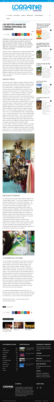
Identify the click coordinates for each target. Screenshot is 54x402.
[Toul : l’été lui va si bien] (22, 354)
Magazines (39, 358)
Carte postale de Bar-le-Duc (43, 64)
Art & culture (16, 15)
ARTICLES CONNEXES (8, 319)
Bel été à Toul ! (16, 329)
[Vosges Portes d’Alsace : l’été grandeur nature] (22, 349)
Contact (8, 18)
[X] (16, 34)
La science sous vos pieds (42, 98)
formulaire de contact (22, 395)
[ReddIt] (28, 34)
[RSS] (50, 1)
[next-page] (5, 334)
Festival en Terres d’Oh (30, 358)
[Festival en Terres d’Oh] (22, 360)
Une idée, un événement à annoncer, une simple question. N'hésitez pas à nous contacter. (43, 375)
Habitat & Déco (30, 15)
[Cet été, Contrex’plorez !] (22, 365)
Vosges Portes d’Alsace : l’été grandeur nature (30, 348)
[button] (49, 15)
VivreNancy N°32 (10, 306)
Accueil (4, 22)
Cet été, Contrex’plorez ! (30, 364)
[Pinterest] (19, 34)
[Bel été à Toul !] (18, 325)
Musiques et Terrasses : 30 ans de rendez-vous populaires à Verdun (43, 26)
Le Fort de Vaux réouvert (41, 82)
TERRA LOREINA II (28, 329)
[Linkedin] (25, 34)
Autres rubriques (38, 15)
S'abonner (39, 353)
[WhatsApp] (22, 34)
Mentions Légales (38, 400)
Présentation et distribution (43, 344)
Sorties (23, 15)
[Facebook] (48, 1)
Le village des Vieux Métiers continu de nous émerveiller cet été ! (43, 45)
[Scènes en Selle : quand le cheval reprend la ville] (7, 325)
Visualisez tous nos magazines (44, 361)
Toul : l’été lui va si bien (30, 353)
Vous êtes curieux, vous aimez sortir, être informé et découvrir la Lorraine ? (43, 348)
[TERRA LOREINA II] (30, 325)
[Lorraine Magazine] (27, 8)
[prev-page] (3, 334)
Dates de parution (41, 364)
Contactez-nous (45, 400)
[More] (31, 34)
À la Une (10, 15)
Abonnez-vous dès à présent (43, 355)
